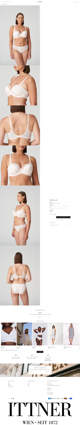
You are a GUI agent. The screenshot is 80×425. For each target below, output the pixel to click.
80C (50, 206)
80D (63, 206)
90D (69, 206)
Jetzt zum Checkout (60, 219)
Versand (54, 203)
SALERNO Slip (34, 347)
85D (66, 206)
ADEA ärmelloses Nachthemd (52, 347)
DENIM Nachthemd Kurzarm (67, 347)
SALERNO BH (3, 347)
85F (63, 208)
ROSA (51, 211)
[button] (1, 2)
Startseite (2, 4)
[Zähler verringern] (50, 217)
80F (61, 208)
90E (58, 208)
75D (61, 206)
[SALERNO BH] (8, 334)
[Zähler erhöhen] (54, 217)
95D (50, 208)
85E (55, 208)
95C (58, 206)
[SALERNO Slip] (40, 334)
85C (53, 206)
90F (66, 208)
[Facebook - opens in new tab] (11, 398)
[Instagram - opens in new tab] (13, 398)
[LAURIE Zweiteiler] (24, 334)
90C (56, 206)
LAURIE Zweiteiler (19, 347)
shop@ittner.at (51, 393)
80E (53, 208)
